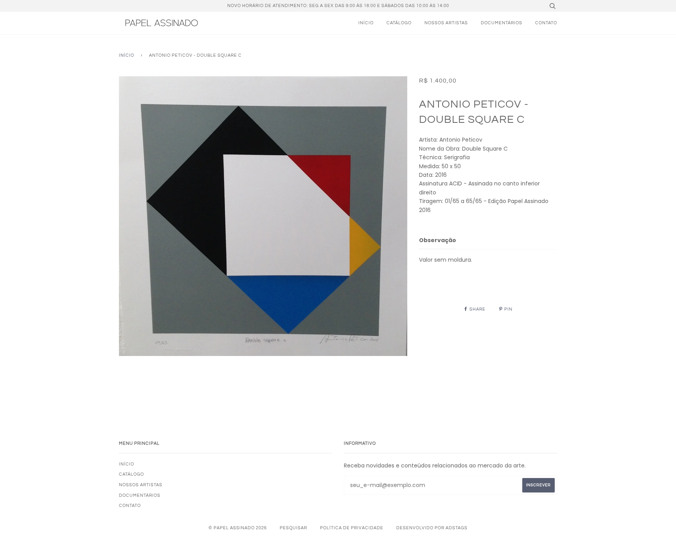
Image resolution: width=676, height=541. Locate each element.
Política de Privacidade (351, 528)
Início (366, 23)
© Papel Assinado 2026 (238, 528)
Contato (546, 23)
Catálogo (399, 23)
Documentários (501, 23)
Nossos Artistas (446, 23)
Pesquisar (293, 528)
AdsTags (456, 528)
